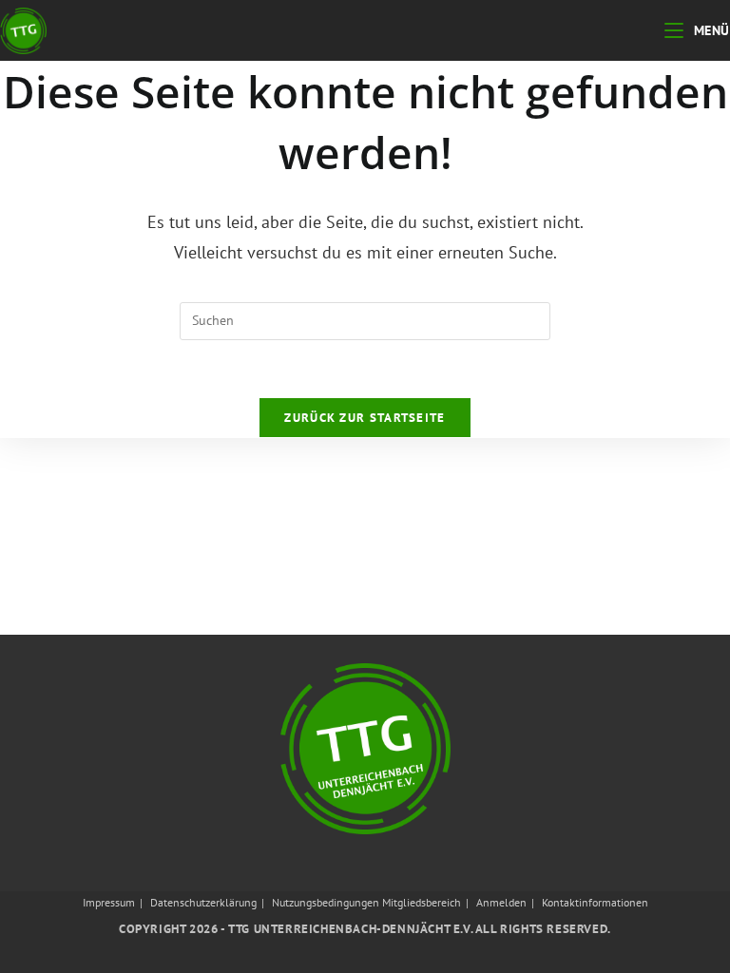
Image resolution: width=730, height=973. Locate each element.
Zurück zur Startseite (364, 418)
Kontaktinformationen (595, 902)
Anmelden (501, 902)
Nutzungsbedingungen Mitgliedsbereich (366, 902)
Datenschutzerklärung (203, 902)
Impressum (109, 902)
